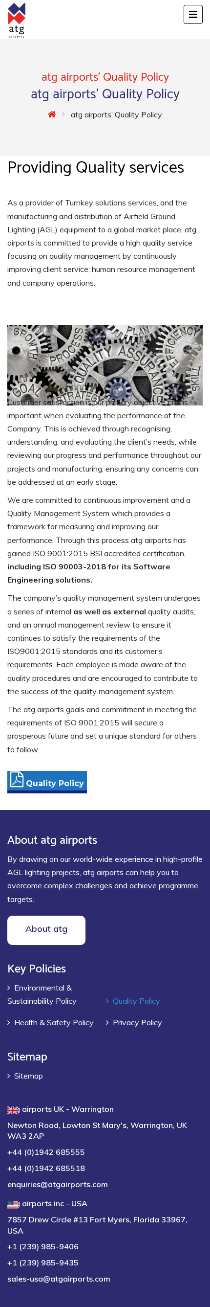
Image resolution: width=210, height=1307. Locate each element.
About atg (46, 928)
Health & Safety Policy (54, 1022)
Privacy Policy (137, 1022)
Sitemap (28, 1076)
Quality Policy (136, 1001)
